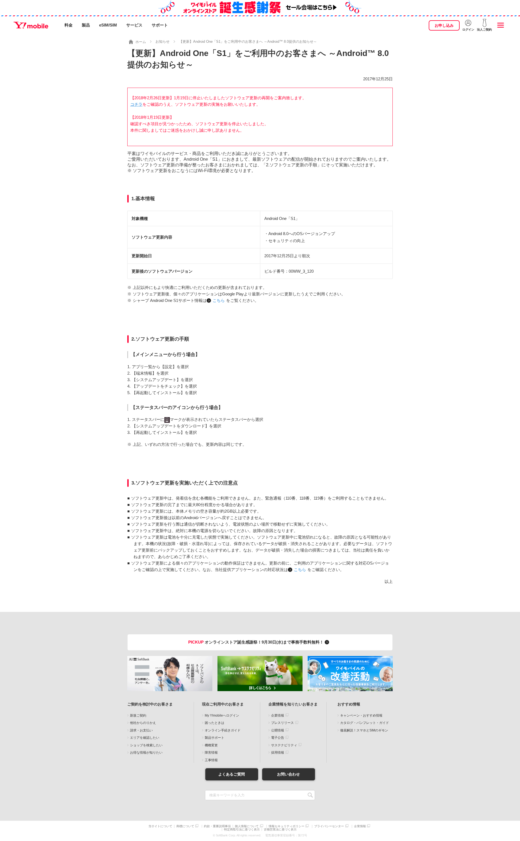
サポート (160, 25)
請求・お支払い (141, 730)
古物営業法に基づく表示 (280, 829)
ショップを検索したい (146, 745)
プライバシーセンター (329, 826)
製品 (86, 25)
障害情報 (211, 752)
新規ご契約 (138, 715)
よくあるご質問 (231, 774)
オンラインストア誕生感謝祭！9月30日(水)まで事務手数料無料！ (256, 642)
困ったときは (214, 723)
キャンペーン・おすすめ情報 (361, 715)
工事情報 (211, 760)
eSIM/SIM (108, 25)
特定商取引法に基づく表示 (242, 829)
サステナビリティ (284, 745)
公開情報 (277, 730)
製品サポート (214, 738)
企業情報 (277, 715)
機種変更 (211, 745)
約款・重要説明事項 (217, 826)
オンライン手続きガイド (222, 730)
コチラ (136, 104)
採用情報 (277, 752)
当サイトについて (160, 826)
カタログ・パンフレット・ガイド (364, 723)
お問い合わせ (288, 774)
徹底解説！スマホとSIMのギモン (364, 730)
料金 (68, 25)
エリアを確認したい (144, 738)
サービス (134, 25)
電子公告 (277, 738)
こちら (219, 300)
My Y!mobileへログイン (222, 715)
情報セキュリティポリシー (286, 826)
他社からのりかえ (143, 723)
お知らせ (162, 41)
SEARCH (310, 795)
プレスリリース (282, 723)
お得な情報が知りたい (146, 752)
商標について (185, 826)
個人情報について (247, 826)
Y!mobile (31, 25)
